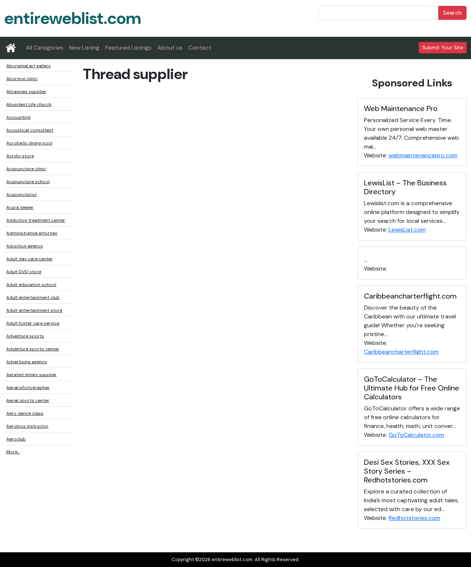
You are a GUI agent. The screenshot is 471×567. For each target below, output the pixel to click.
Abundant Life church (29, 104)
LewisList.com (407, 229)
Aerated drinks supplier (31, 375)
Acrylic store (20, 156)
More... (13, 452)
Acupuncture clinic (26, 169)
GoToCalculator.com (416, 435)
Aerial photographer (28, 388)
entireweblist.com (72, 18)
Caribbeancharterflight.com (410, 296)
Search (452, 13)
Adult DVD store (23, 272)
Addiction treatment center (35, 220)
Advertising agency (26, 362)
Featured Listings (128, 47)
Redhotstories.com (414, 518)
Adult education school (31, 285)
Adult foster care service (32, 323)
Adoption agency (24, 246)
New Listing (84, 47)
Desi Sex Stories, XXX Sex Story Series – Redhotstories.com (407, 471)
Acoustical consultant (29, 130)
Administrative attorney (31, 233)
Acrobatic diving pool (29, 143)
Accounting (18, 117)
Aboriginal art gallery (28, 66)
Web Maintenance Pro (401, 108)
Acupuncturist (21, 194)
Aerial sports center (27, 400)
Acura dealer (19, 207)
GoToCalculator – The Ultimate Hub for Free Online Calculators (411, 388)
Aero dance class (24, 413)
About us (170, 47)
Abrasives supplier (26, 91)
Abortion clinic (22, 79)
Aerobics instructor (27, 426)
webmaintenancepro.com (423, 155)
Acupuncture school (28, 182)
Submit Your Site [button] (442, 47)
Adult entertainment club (33, 297)
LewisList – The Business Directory (405, 187)
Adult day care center (29, 259)
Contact (199, 47)
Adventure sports (25, 336)
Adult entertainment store (34, 310)
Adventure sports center (32, 349)
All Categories (44, 47)
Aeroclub (16, 439)
